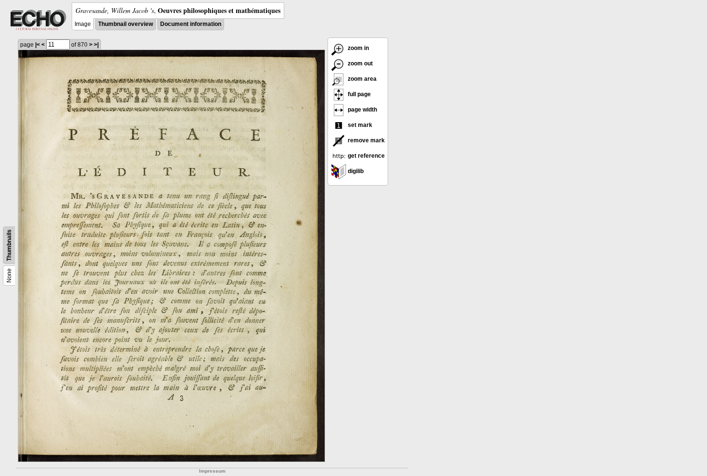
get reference (365, 155)
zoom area (361, 78)
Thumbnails (9, 245)
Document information (190, 24)
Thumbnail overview (125, 24)
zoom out (359, 63)
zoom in (357, 48)
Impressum (212, 471)
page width (361, 109)
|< (37, 44)
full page (358, 94)
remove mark (365, 140)
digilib (355, 171)
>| (96, 44)
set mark (359, 125)
